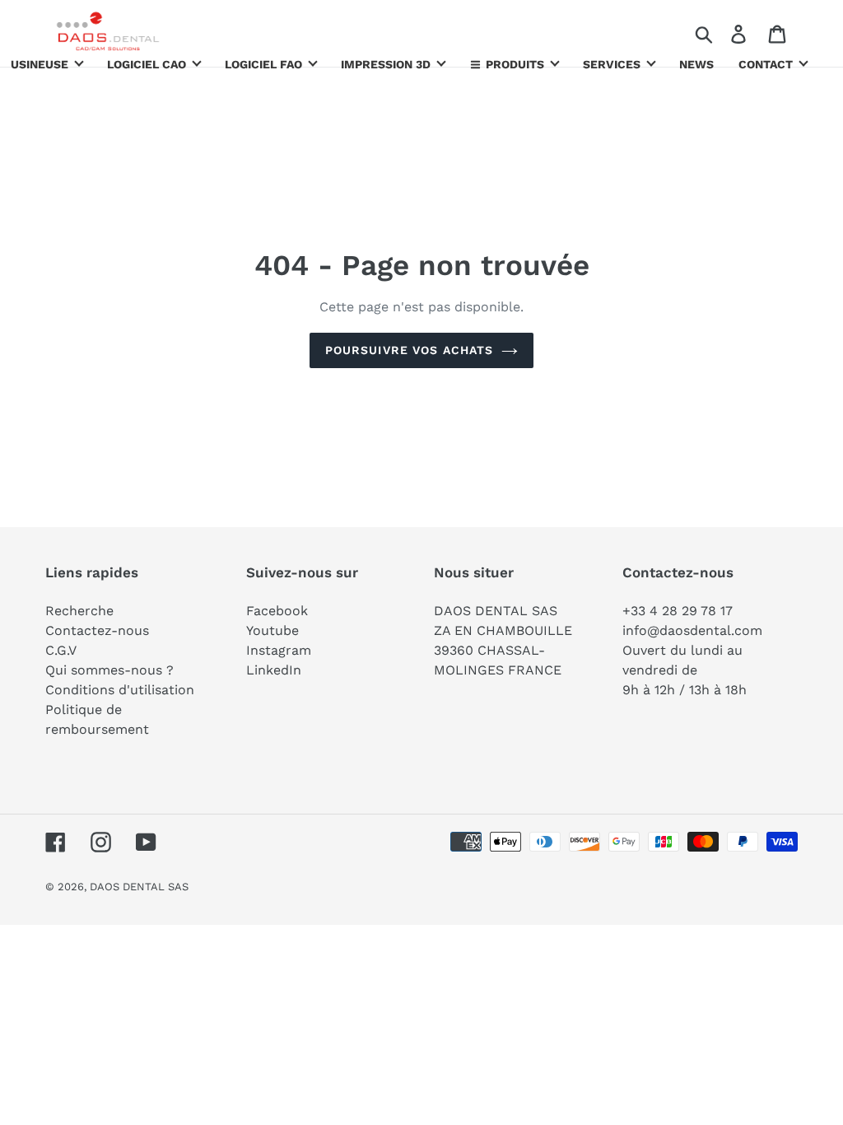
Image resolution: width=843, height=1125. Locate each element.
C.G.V (61, 650)
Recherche (79, 611)
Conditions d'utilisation (119, 690)
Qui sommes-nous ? (109, 670)
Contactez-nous (97, 630)
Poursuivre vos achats (409, 350)
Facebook (277, 611)
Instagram (278, 650)
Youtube (272, 630)
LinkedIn (273, 670)
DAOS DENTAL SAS (139, 886)
